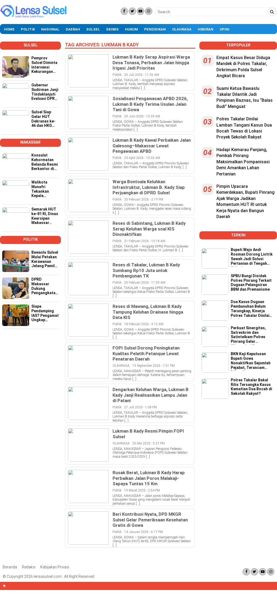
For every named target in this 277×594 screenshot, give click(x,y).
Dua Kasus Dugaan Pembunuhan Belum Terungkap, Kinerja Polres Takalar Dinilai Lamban (250, 309)
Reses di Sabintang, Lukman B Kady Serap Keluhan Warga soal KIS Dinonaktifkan (149, 228)
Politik (28, 29)
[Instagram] (148, 11)
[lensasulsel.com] (34, 17)
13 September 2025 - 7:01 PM (153, 366)
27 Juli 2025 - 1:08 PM (140, 407)
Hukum (131, 29)
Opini (224, 29)
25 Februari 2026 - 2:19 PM (143, 199)
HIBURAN (205, 29)
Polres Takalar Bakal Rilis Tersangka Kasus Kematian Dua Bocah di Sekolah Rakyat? (251, 387)
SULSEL (93, 29)
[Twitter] (132, 11)
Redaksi (28, 567)
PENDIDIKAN (155, 29)
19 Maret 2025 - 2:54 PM (142, 490)
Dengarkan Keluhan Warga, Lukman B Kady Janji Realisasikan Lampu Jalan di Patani (151, 395)
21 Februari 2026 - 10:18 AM (144, 241)
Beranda (10, 567)
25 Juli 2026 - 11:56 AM (141, 75)
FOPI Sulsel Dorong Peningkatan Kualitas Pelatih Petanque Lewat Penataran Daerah (146, 353)
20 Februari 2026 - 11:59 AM (144, 282)
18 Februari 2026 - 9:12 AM (143, 324)
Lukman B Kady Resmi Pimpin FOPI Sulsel (148, 433)
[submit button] (272, 12)
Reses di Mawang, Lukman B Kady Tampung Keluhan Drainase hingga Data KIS (148, 312)
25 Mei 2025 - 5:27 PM (148, 443)
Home (9, 29)
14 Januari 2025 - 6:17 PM (143, 532)
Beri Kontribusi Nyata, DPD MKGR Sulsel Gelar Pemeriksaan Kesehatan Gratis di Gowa (150, 519)
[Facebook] (124, 11)
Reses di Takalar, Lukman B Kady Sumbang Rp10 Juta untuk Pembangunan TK (146, 270)
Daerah (73, 29)
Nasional (50, 29)
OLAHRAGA (121, 366)
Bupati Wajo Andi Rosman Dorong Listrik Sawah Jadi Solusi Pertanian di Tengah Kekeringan (252, 256)
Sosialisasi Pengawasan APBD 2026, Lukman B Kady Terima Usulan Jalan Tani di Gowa (150, 104)
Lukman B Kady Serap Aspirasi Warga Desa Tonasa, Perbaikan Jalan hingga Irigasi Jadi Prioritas (151, 62)
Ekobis (112, 29)
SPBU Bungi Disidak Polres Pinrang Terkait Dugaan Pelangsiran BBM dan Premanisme (251, 282)
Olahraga (182, 29)
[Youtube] (140, 11)
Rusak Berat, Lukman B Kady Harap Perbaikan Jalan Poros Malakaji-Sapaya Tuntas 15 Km (149, 478)
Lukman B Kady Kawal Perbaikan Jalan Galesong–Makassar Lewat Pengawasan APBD (152, 145)
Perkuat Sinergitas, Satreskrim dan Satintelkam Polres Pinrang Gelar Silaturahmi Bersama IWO (249, 335)
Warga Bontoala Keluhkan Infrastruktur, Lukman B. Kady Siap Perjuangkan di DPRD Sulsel (149, 187)
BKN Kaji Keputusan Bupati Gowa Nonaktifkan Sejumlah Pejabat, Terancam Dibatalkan (251, 361)
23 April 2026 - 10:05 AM (142, 158)
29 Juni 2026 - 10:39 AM (142, 116)
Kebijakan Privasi (54, 567)
